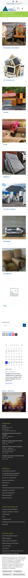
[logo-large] (11, 8)
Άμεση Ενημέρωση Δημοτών (9, 471)
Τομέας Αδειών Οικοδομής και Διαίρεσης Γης (12, 550)
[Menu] (17, 8)
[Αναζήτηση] (13, 8)
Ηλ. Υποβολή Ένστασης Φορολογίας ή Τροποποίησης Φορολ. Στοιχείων (11, 474)
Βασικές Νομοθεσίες (7, 495)
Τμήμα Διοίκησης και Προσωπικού (10, 543)
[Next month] (22, 345)
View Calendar (8, 383)
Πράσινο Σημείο (6, 514)
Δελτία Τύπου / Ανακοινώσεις (9, 477)
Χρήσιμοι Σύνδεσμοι (7, 497)
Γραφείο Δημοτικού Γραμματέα (9, 540)
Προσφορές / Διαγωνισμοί (8, 490)
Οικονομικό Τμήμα (6, 545)
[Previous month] (6, 345)
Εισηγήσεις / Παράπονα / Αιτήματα (10, 511)
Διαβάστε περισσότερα (18, 574)
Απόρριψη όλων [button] (7, 574)
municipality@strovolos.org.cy (14, 4)
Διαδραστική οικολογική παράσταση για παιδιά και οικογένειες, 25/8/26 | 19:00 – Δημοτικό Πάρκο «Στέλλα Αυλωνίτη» (14, 377)
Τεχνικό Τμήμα (5, 548)
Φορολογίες (5, 485)
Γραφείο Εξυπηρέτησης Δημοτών (10, 535)
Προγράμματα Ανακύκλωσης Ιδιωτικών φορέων (13, 521)
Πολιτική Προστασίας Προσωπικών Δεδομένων (13, 487)
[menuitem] (13, 8)
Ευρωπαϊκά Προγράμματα (8, 492)
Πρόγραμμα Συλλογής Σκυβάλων (10, 509)
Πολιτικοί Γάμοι (5, 482)
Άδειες (3, 516)
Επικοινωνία (5, 524)
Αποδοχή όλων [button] (17, 571)
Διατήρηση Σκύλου (6, 519)
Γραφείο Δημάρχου (6, 538)
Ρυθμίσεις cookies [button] (7, 571)
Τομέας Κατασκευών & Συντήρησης (10, 553)
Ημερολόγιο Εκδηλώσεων (8, 480)
